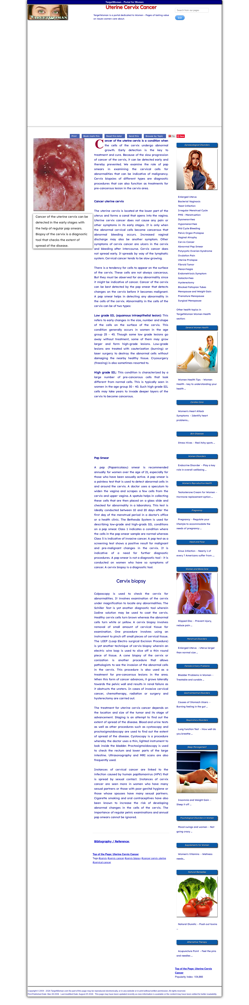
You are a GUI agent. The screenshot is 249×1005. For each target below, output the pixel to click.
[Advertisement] (124, 50)
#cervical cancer (102, 862)
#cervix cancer (116, 858)
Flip (173, 135)
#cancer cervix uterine (153, 858)
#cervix (103, 858)
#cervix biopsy (133, 858)
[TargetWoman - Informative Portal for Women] (57, 12)
